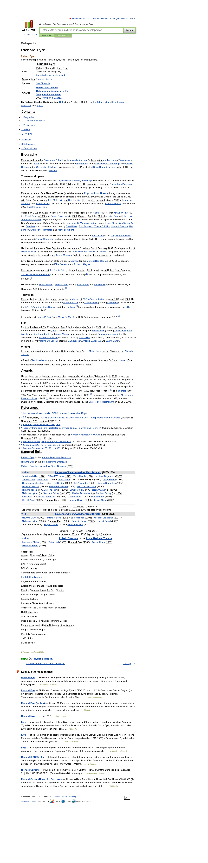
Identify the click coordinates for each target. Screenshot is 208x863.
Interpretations (63, 35)
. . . (50, 448)
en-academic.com (29, 34)
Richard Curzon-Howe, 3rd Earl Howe (41, 779)
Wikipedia (46, 35)
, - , (41, 424)
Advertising (71, 797)
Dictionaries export (28, 801)
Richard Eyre (28, 677)
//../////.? (55, 413)
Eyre (23, 722)
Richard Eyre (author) (33, 703)
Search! (129, 30)
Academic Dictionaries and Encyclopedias (66, 24)
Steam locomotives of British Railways (45, 663)
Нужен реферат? (43, 658)
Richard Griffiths (30, 769)
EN (131, 19)
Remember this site (81, 19)
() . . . (56, 441)
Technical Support (59, 797)
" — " (80, 417)
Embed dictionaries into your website (110, 19)
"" (62, 428)
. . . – (50, 445)
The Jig (127, 663)
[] (47, 398)
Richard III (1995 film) (33, 757)
